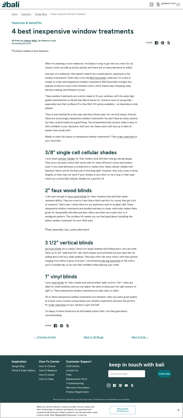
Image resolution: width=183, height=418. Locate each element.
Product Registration (77, 392)
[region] (91, 410)
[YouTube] (126, 385)
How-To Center (49, 361)
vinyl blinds (57, 282)
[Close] (178, 410)
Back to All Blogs (94, 337)
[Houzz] (168, 43)
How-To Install (46, 374)
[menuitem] (23, 366)
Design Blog (18, 366)
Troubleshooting (75, 383)
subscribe (164, 373)
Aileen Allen (30, 40)
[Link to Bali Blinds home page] (11, 4)
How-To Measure (48, 370)
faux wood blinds (77, 196)
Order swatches (57, 305)
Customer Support (79, 361)
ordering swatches (109, 260)
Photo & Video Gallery (23, 370)
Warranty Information (77, 387)
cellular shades (66, 158)
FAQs (68, 374)
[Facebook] (156, 43)
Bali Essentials (98, 78)
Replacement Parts (76, 379)
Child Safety (72, 366)
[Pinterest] (120, 385)
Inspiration (19, 361)
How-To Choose (47, 366)
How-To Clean (46, 379)
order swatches (125, 136)
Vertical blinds (53, 248)
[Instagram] (109, 385)
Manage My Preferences (123, 410)
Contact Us (72, 370)
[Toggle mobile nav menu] (178, 4)
